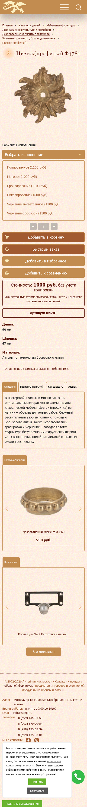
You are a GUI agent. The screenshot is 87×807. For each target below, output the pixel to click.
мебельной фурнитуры (18, 685)
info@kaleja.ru (22, 712)
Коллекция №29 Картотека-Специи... (43, 634)
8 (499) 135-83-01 (30, 735)
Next (80, 508)
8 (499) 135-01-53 (30, 718)
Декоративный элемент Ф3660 (43, 532)
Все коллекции (44, 652)
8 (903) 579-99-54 (30, 723)
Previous (6, 508)
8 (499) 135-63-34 (30, 729)
